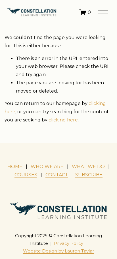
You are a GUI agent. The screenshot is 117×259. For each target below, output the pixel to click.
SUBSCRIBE (89, 174)
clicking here (63, 120)
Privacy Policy (68, 243)
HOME (14, 166)
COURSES (25, 174)
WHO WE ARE (47, 166)
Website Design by (58, 251)
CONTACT (56, 174)
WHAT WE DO (88, 166)
